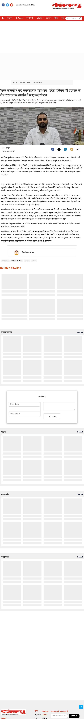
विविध (56, 18)
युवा (62, 18)
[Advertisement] (42, 36)
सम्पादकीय (5, 494)
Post (54, 416)
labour (34, 261)
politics (27, 261)
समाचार (9, 18)
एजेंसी (8, 148)
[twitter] (7, 4)
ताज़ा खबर (38, 715)
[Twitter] (59, 149)
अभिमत (39, 18)
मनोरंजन (48, 18)
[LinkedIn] (65, 149)
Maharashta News (16, 261)
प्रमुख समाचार (6, 332)
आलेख (3, 432)
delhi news (5, 261)
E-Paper (19, 18)
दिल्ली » (29, 82)
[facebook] (3, 4)
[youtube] (11, 4)
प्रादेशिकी (29, 18)
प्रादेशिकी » (23, 82)
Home (15, 82)
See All (80, 332)
